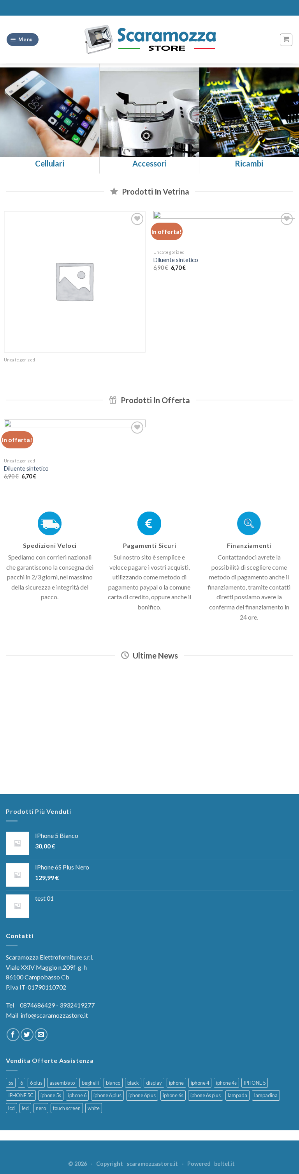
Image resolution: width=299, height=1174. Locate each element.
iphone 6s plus (205, 1095)
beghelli (90, 1083)
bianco (113, 1083)
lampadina (266, 1095)
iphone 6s (173, 1095)
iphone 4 (200, 1083)
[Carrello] (286, 40)
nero (41, 1108)
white (94, 1108)
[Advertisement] (149, 729)
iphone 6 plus (107, 1095)
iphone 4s (226, 1083)
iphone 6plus (142, 1095)
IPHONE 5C (20, 1095)
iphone (176, 1083)
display (154, 1083)
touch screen (67, 1108)
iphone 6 (77, 1095)
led (25, 1108)
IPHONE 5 (255, 1083)
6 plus (36, 1083)
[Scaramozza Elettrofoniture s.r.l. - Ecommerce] (149, 39)
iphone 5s (50, 1095)
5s (10, 1083)
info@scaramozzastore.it (54, 1015)
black (133, 1083)
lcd (11, 1108)
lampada (237, 1095)
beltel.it (224, 1163)
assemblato (62, 1083)
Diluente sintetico (175, 260)
